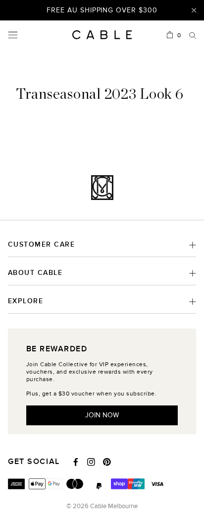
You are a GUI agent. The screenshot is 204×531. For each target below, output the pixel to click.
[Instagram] (91, 462)
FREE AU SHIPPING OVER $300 (102, 9)
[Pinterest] (107, 462)
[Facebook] (76, 462)
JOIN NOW (102, 415)
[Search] (192, 35)
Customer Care (41, 244)
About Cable (35, 272)
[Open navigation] (13, 35)
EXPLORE (25, 301)
